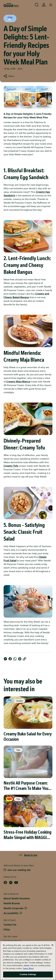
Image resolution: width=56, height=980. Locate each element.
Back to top (30, 855)
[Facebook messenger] (5, 659)
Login (44, 5)
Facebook (5, 882)
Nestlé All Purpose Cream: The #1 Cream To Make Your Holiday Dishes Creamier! (27, 785)
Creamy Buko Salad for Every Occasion (28, 736)
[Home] (11, 5)
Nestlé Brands (12, 903)
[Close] (52, 945)
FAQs (7, 929)
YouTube (16, 882)
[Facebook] (10, 659)
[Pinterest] (20, 659)
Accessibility (11, 913)
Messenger (11, 882)
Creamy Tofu (11, 465)
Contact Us (10, 924)
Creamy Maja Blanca (18, 381)
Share (11, 76)
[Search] (36, 5)
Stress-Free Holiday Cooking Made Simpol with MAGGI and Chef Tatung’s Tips (28, 834)
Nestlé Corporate (13, 908)
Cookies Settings (28, 974)
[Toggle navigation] (50, 5)
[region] (28, 960)
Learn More (28, 968)
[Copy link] (24, 659)
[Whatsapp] (15, 659)
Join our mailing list (18, 870)
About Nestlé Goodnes (17, 898)
